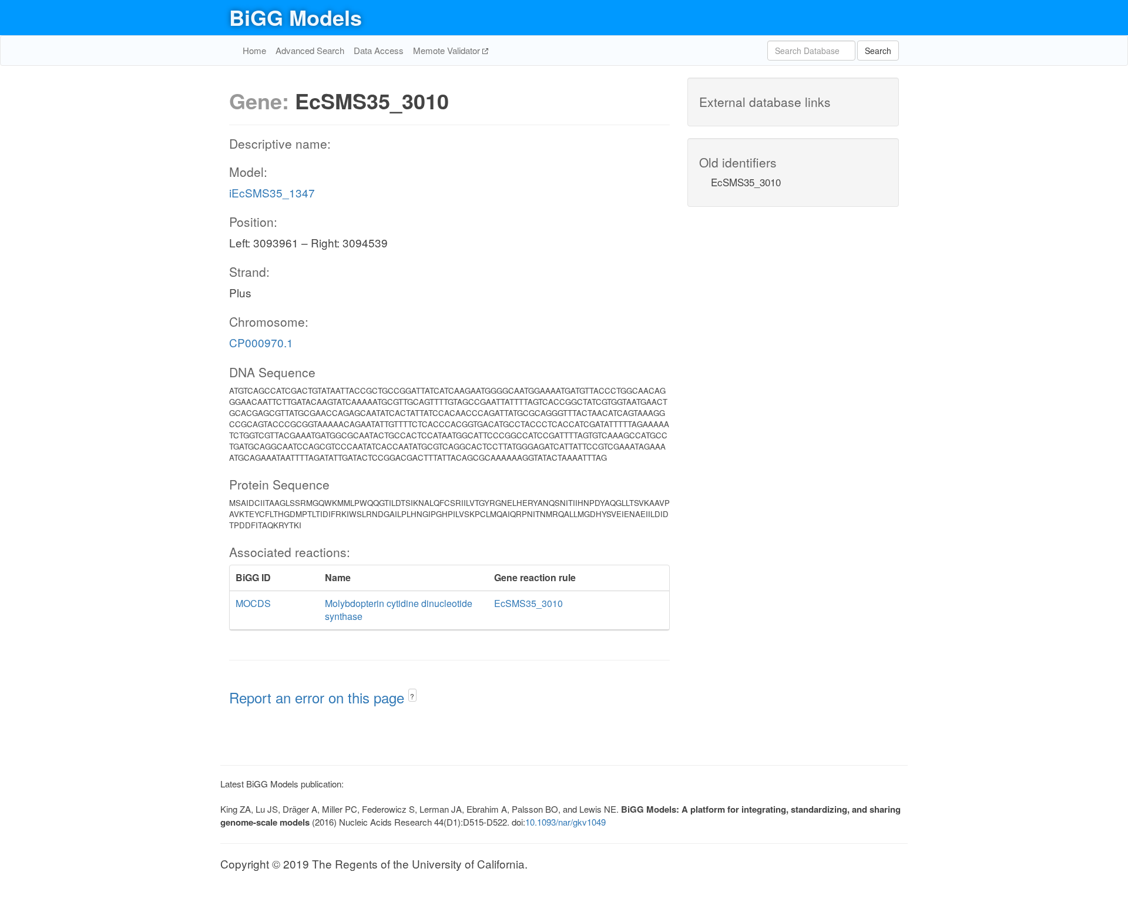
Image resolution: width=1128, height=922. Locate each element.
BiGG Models (295, 17)
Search (878, 50)
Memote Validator (447, 50)
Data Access (379, 50)
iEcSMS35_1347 (272, 192)
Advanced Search (310, 50)
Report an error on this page (318, 697)
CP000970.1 (261, 342)
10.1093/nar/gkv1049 (565, 822)
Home (254, 50)
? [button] (412, 696)
